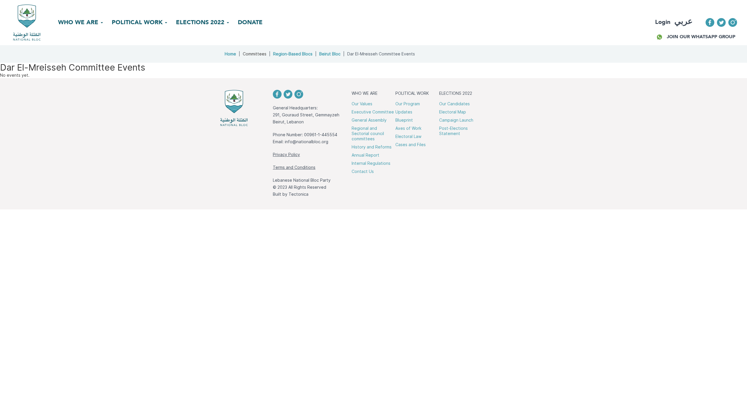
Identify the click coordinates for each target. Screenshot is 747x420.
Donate (250, 22)
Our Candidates (454, 104)
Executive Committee (373, 112)
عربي (683, 21)
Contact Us (363, 171)
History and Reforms (372, 147)
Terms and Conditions (294, 167)
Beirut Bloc (330, 54)
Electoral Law (408, 136)
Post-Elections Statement (453, 131)
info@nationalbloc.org (306, 141)
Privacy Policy (286, 154)
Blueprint (404, 120)
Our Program (407, 104)
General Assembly (369, 120)
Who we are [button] (79, 22)
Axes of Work (408, 128)
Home (230, 54)
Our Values (362, 104)
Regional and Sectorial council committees (368, 133)
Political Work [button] (138, 22)
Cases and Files (410, 144)
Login (662, 21)
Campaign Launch (456, 120)
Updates (403, 112)
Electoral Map (452, 112)
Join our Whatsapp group (701, 36)
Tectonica (298, 194)
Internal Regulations (371, 163)
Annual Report (365, 155)
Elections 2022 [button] (201, 22)
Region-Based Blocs (293, 54)
